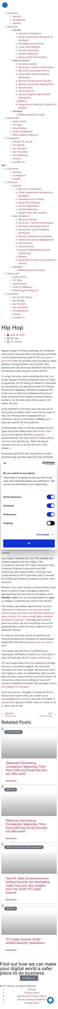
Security (17, 16)
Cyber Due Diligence (29, 47)
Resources (12, 118)
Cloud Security (26, 90)
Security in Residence (29, 33)
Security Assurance (28, 50)
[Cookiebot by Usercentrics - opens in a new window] (42, 463)
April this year (8, 441)
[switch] (51, 505)
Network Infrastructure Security (35, 80)
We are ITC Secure (22, 141)
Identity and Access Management (36, 84)
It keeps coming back (39, 657)
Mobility (22, 101)
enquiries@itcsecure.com (14, 699)
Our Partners (19, 148)
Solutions (12, 13)
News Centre (19, 121)
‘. (27, 613)
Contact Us (19, 161)
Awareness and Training (31, 43)
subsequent (38, 434)
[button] (29, 165)
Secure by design (27, 63)
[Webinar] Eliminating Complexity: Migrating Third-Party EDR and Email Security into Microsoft (26, 768)
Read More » (11, 781)
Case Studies (20, 128)
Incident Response (28, 53)
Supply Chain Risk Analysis (32, 57)
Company (12, 138)
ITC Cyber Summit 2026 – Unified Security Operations (25, 941)
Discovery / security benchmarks (35, 67)
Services (11, 26)
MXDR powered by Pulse (31, 114)
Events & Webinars (22, 131)
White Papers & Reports (25, 134)
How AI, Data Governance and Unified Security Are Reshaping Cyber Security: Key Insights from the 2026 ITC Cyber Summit (28, 885)
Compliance (19, 19)
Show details (42, 534)
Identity (17, 23)
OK (29, 543)
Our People (18, 145)
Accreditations (20, 155)
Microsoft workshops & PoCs (33, 70)
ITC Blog (17, 124)
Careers (17, 158)
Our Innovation (20, 151)
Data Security (25, 87)
